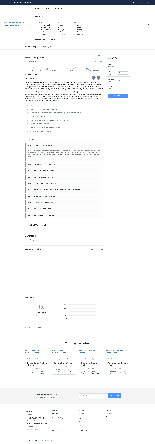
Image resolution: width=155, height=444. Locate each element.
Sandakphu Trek (63, 363)
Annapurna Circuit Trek (118, 364)
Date (109, 64)
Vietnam (46, 27)
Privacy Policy (83, 430)
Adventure (58, 8)
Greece (63, 32)
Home (37, 8)
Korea (45, 32)
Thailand (46, 25)
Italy (61, 27)
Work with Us (56, 426)
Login (134, 2)
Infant (110, 86)
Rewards (55, 422)
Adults (110, 72)
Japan (45, 34)
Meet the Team (57, 430)
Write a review (30, 332)
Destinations (40, 17)
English (62, 30)
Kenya (79, 30)
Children (111, 79)
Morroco (80, 27)
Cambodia (47, 30)
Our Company (40, 39)
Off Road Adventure (45, 440)
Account (81, 414)
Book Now (118, 96)
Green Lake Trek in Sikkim (37, 364)
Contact (53, 39)
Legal (80, 418)
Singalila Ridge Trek (89, 364)
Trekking (47, 8)
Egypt (79, 25)
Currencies (109, 414)
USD (148, 2)
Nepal (35, 47)
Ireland (62, 34)
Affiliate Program (84, 426)
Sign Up (141, 2)
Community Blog (57, 418)
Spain (62, 25)
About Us (55, 414)
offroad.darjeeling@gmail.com (23, 2)
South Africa (82, 34)
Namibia (80, 32)
